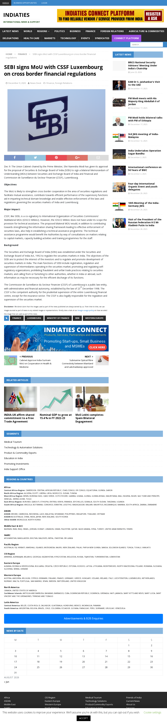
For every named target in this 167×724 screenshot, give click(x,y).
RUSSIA (80, 557)
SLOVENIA (8, 569)
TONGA (130, 547)
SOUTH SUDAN (99, 501)
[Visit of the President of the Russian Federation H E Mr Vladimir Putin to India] (119, 223)
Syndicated (102, 38)
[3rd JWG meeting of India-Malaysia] (119, 138)
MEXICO (77, 605)
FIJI (16, 547)
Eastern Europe (52, 700)
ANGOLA (28, 504)
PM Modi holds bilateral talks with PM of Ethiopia (145, 119)
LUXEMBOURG (135, 578)
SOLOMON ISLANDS (117, 547)
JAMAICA (118, 593)
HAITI (112, 593)
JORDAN (33, 529)
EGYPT (35, 493)
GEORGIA (37, 557)
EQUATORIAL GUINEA (95, 490)
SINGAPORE (81, 514)
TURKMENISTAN (101, 557)
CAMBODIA (23, 514)
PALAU (79, 547)
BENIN (26, 496)
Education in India (13, 458)
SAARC (7, 707)
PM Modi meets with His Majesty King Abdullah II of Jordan (144, 101)
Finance (90, 31)
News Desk (35, 83)
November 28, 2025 (138, 229)
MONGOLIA (22, 519)
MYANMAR (59, 514)
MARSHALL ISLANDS (34, 547)
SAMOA (104, 547)
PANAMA (97, 605)
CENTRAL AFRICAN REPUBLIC (49, 490)
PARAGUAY (84, 608)
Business (75, 31)
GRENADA (104, 593)
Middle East (9, 704)
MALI (120, 496)
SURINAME (100, 608)
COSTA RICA (32, 605)
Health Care (31, 38)
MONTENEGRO (109, 566)
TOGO (28, 499)
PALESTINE (65, 529)
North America (52, 707)
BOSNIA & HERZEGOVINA (23, 566)
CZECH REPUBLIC (60, 566)
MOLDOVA (71, 557)
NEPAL (51, 538)
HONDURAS (68, 605)
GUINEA (87, 496)
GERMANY (69, 578)
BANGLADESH (23, 538)
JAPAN (38, 516)
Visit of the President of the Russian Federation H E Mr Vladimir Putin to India (144, 222)
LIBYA (49, 493)
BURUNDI (27, 501)
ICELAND (95, 578)
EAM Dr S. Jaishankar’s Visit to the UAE (144, 83)
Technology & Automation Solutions (23, 447)
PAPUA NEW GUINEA (91, 547)
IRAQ (20, 529)
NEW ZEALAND (48, 516)
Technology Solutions (96, 700)
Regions (42, 31)
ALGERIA (27, 493)
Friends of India (134, 697)
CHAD (64, 490)
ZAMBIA (143, 504)
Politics (59, 31)
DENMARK (43, 578)
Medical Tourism (13, 441)
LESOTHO (67, 504)
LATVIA (89, 566)
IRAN (15, 529)
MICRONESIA (49, 547)
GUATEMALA (56, 605)
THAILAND (91, 514)
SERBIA (16, 569)
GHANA (80, 496)
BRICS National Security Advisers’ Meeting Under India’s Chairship (142, 65)
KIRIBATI (21, 547)
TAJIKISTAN (89, 557)
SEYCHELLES (78, 501)
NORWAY (8, 581)
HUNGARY (86, 578)
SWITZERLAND (63, 581)
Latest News (10, 31)
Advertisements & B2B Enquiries (83, 618)
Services (130, 707)
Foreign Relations (112, 31)
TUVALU (137, 547)
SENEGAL (8, 499)
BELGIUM (26, 578)
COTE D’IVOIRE (61, 496)
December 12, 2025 (138, 141)
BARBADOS (59, 593)
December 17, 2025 (138, 88)
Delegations (11, 38)
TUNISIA (73, 493)
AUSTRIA (7, 578)
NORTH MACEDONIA (126, 566)
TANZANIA (111, 501)
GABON (109, 490)
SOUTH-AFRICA (132, 504)
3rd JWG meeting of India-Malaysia (143, 136)
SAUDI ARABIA (84, 529)
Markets (49, 38)
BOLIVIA (33, 608)
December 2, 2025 (138, 157)
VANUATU (146, 547)
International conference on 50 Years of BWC (144, 169)
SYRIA (93, 529)
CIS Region (50, 697)
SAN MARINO (36, 581)
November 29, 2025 (138, 193)
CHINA (26, 516)
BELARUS (28, 557)
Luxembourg (34, 318)
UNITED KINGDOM (78, 581)
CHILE (47, 608)
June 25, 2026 (136, 72)
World (28, 31)
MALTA (16, 581)
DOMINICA (94, 593)
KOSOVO (81, 566)
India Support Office (14, 469)
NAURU (59, 547)
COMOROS (48, 504)
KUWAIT (41, 529)
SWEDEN (52, 581)
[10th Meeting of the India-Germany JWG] (119, 206)
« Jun (6, 681)
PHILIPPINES (70, 514)
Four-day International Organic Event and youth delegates (142, 186)
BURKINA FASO (36, 496)
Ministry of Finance (58, 318)
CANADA (7, 590)
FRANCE (60, 578)
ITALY (110, 578)
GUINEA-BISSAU (98, 496)
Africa (7, 697)
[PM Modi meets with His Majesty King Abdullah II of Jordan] (119, 102)
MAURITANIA (111, 496)
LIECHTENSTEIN (121, 578)
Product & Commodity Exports (20, 452)
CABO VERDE (48, 496)
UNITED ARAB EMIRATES (115, 529)
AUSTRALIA (18, 516)
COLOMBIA (56, 608)
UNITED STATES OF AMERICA (24, 590)
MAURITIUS (98, 504)
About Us (130, 704)
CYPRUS (34, 578)
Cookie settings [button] (152, 712)
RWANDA (68, 501)
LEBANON (49, 529)
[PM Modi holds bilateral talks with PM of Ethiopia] (119, 121)
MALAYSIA (49, 514)
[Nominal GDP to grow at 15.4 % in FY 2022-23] (56, 399)
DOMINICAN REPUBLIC (79, 593)
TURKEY (100, 529)
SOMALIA (88, 501)
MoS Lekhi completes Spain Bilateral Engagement (89, 418)
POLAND (139, 566)
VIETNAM (101, 514)
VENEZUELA (120, 608)
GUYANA (74, 608)
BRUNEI (14, 514)
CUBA (67, 593)
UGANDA (120, 501)
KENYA (60, 501)
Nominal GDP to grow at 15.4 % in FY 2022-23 (56, 416)
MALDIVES (42, 538)
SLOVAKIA (157, 566)
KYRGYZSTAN (60, 557)
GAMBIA (72, 496)
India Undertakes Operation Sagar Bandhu (144, 152)
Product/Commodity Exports (99, 704)
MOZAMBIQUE (110, 504)
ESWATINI (58, 504)
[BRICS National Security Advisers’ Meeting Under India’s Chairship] (119, 66)
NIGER (134, 496)
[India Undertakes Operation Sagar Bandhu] (119, 154)
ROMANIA (148, 566)
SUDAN (66, 493)
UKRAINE (24, 569)
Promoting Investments (16, 463)
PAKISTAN (59, 538)
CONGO (71, 490)
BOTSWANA (38, 504)
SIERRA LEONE (19, 499)
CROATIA (48, 566)
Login (44, 3)
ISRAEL (26, 529)
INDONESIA (33, 514)
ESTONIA (72, 566)
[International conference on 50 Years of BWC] (119, 171)
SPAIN (45, 581)
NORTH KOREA (34, 519)
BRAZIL (41, 608)
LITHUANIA (97, 566)
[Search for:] (146, 44)
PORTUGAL (25, 581)
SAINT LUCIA (149, 593)
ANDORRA (16, 578)
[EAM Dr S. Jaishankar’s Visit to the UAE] (119, 85)
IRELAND (103, 578)
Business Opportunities (25, 3)
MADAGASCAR (78, 504)
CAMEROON (31, 490)
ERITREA (53, 501)
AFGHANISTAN (10, 538)
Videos (5, 3)
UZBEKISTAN (114, 557)
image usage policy (86, 310)
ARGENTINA (24, 608)
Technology (68, 38)
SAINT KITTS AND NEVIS (133, 593)
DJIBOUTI (35, 501)
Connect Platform (126, 38)
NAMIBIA (121, 504)
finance (16, 318)
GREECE (77, 578)
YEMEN (129, 529)
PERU (92, 608)
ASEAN (7, 511)
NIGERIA (126, 496)
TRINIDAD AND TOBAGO (42, 596)
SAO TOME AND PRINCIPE (148, 496)
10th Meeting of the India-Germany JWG (143, 204)
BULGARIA (39, 566)
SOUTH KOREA (61, 516)
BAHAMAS (49, 593)
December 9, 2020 (17, 83)
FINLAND (52, 578)
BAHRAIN (8, 529)
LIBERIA (42, 493)
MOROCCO (57, 493)
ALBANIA (7, 566)
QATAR (74, 529)
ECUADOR (65, 608)
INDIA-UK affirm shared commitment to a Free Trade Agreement (19, 418)
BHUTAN (34, 538)
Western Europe (94, 318)
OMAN (57, 529)
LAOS (41, 514)
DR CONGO (80, 490)
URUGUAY (110, 608)
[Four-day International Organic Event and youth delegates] (119, 187)
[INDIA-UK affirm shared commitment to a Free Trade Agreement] (20, 399)
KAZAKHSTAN (47, 557)
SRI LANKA (68, 538)
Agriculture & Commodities (146, 31)
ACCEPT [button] (83, 718)
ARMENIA (8, 557)
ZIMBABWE (152, 504)
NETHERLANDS (148, 578)
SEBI (77, 318)
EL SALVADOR (44, 605)
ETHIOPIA (44, 501)
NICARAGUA (87, 605)
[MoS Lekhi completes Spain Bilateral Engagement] (92, 399)
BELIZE (23, 605)
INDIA (32, 516)
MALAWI (89, 504)
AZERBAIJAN (18, 557)
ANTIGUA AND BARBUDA (33, 593)
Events (85, 38)
